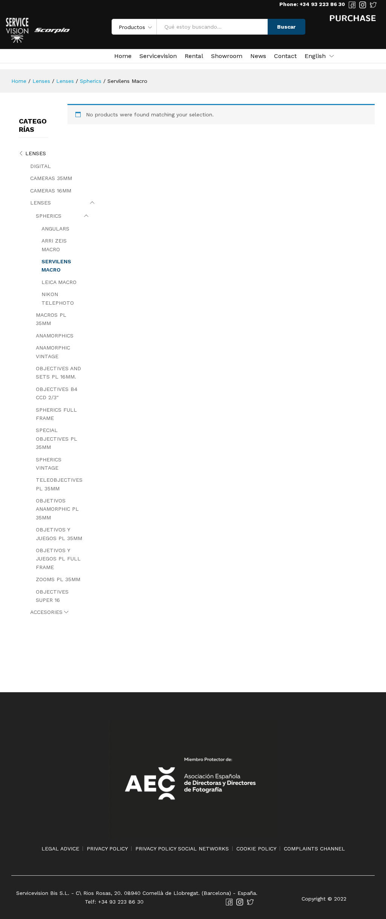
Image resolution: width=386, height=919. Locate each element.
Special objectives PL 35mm (56, 438)
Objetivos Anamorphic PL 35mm (57, 509)
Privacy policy (107, 849)
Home (123, 56)
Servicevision (158, 56)
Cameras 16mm (50, 191)
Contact (285, 56)
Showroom (226, 56)
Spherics (48, 216)
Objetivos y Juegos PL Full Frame (58, 558)
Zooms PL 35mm (58, 579)
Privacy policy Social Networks (182, 849)
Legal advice (60, 849)
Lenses (35, 153)
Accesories (46, 612)
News (258, 56)
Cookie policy (256, 849)
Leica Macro (59, 282)
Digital (40, 166)
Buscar (286, 27)
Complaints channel (314, 849)
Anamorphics (55, 336)
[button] (315, 56)
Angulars (55, 229)
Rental (194, 56)
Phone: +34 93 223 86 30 (312, 4)
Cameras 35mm (51, 178)
